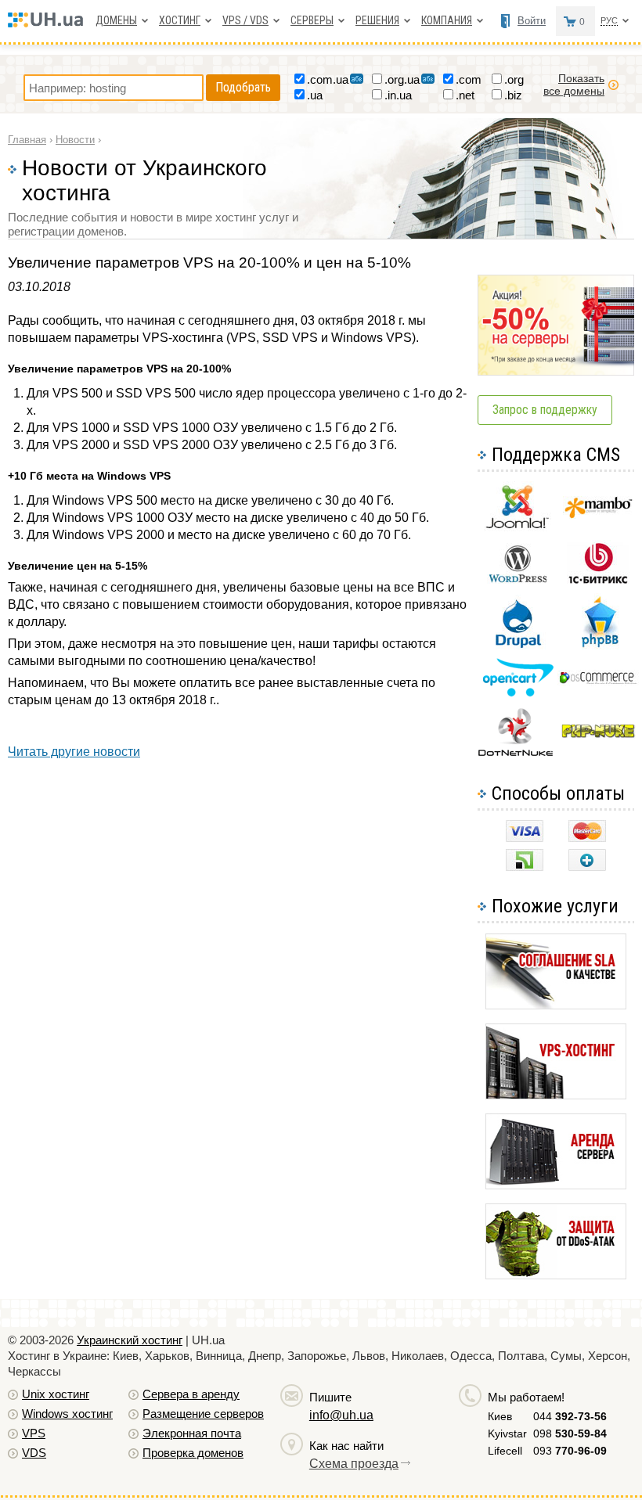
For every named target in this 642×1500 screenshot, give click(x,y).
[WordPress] (517, 579)
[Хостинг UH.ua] (49, 23)
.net (465, 95)
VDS (34, 1452)
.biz (513, 95)
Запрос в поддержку (544, 409)
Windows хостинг (67, 1413)
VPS (33, 1433)
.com (469, 79)
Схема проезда (354, 1463)
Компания (446, 20)
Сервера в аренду (191, 1394)
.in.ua (398, 95)
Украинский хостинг (129, 1340)
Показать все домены (573, 84)
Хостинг (179, 20)
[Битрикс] (598, 581)
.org (514, 79)
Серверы (312, 20)
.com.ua (327, 79)
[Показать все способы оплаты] (587, 866)
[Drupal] (517, 645)
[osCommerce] (598, 682)
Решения (377, 20)
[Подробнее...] (555, 1005)
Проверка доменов (192, 1452)
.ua (315, 95)
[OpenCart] (518, 693)
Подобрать (243, 87)
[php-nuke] (598, 734)
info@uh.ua (341, 1415)
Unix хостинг (55, 1394)
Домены (116, 20)
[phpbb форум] (598, 646)
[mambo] (598, 514)
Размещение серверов (203, 1413)
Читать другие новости (74, 751)
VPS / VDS (245, 20)
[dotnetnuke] (517, 754)
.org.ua (402, 79)
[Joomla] (517, 528)
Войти (532, 21)
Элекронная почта (191, 1433)
